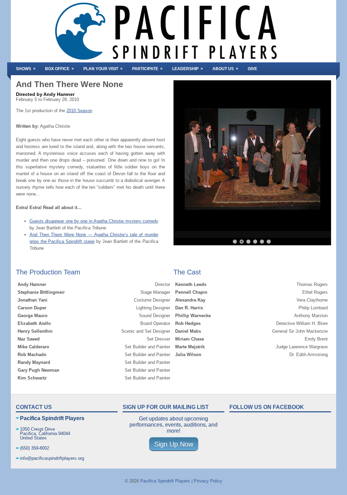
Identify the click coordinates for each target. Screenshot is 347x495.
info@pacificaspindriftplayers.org (52, 458)
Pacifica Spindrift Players (165, 480)
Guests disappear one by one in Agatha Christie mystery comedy (93, 221)
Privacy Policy (208, 480)
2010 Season (79, 110)
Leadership (187, 68)
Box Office (59, 68)
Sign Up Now (173, 444)
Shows (26, 68)
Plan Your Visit (103, 68)
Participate (147, 68)
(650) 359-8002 (34, 448)
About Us (225, 68)
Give (252, 68)
